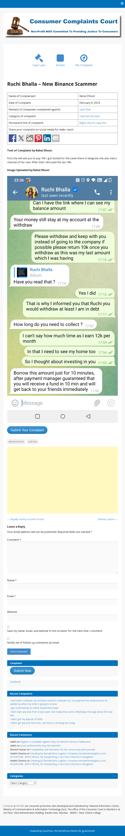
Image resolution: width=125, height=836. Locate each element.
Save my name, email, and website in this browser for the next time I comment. (55, 631)
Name (12, 580)
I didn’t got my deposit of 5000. (26, 719)
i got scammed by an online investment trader (34, 707)
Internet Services (89, 116)
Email (11, 596)
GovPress (48, 830)
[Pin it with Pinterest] (38, 138)
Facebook (15, 681)
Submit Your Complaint (27, 430)
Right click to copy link (92, 123)
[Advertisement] (62, 480)
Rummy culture (108, 519)
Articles (60, 65)
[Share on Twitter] (21, 138)
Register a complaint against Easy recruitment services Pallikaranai (55, 741)
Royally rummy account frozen (25, 519)
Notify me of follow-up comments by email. (33, 642)
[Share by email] (56, 138)
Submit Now (22, 670)
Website (12, 612)
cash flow (85, 109)
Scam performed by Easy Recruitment (40, 745)
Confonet (8, 805)
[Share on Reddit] (30, 138)
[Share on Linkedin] (47, 138)
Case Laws (39, 65)
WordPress (64, 830)
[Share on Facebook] (12, 138)
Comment (14, 539)
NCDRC (20, 805)
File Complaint (83, 65)
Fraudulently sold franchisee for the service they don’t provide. (63, 749)
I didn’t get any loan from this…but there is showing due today (42, 722)
